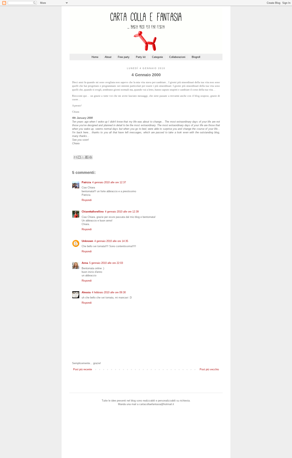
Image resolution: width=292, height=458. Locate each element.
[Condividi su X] (83, 157)
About (108, 57)
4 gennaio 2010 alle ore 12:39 (122, 211)
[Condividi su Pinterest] (91, 157)
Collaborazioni (177, 57)
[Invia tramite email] (75, 157)
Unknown (87, 241)
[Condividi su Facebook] (87, 157)
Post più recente (82, 369)
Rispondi (87, 200)
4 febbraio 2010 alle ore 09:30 (109, 292)
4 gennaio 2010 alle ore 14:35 (111, 241)
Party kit (141, 57)
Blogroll (196, 57)
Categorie (157, 57)
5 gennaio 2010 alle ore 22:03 (106, 262)
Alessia (86, 292)
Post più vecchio (209, 369)
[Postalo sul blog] (79, 157)
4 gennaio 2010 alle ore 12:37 (109, 182)
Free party (124, 57)
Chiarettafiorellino (93, 211)
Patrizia (86, 182)
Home (95, 57)
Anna (85, 262)
